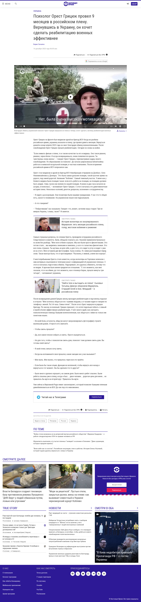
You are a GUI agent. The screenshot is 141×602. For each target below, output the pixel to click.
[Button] (79, 54)
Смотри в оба (104, 508)
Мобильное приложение (12, 585)
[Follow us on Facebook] (72, 574)
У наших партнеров (44, 577)
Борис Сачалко (39, 44)
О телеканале (8, 573)
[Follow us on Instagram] (88, 574)
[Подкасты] (104, 574)
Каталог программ (9, 577)
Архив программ (9, 594)
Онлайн (39, 585)
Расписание (41, 594)
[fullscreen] (124, 126)
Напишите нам (8, 589)
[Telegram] (127, 3)
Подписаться (97, 397)
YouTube (40, 589)
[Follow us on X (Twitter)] (78, 574)
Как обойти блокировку (11, 581)
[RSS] (99, 574)
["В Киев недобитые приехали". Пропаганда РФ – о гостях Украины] (116, 537)
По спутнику (41, 581)
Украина (37, 11)
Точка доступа (42, 573)
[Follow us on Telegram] (93, 574)
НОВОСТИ (55, 508)
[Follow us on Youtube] (83, 574)
